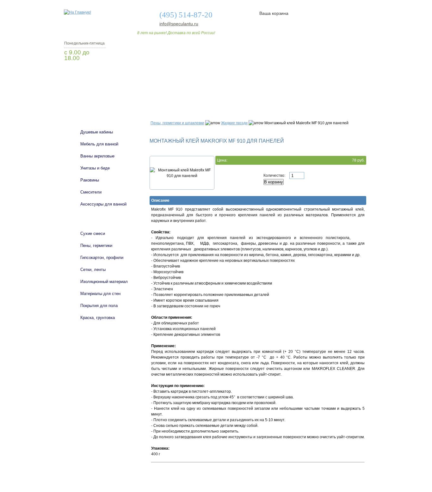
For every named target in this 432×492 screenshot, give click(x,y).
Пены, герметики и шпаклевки (177, 123)
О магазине (163, 96)
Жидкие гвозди (234, 123)
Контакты (341, 96)
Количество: (274, 175)
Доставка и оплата (212, 96)
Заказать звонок (97, 74)
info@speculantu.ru (178, 23)
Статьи (258, 96)
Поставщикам (298, 96)
